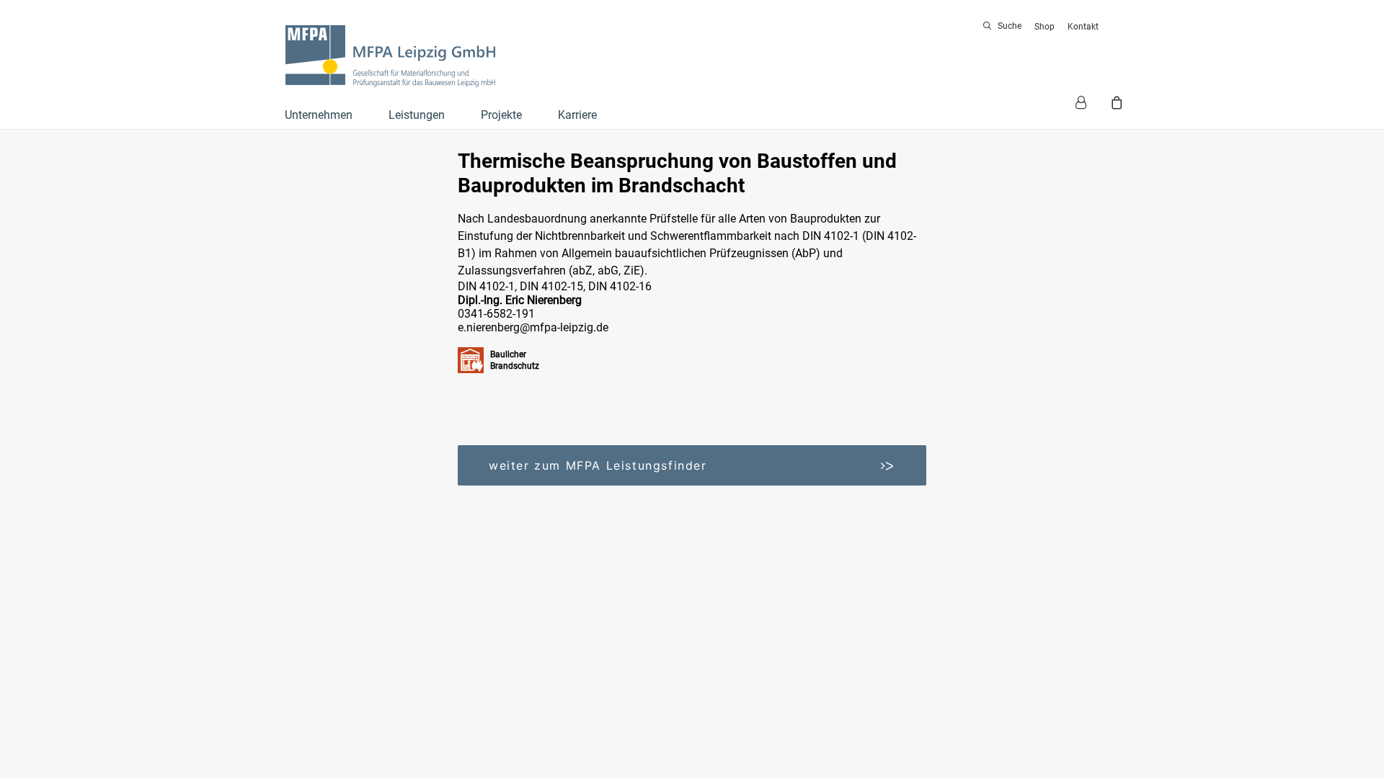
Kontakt (1083, 27)
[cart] (1114, 102)
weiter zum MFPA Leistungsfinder (692, 465)
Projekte (501, 115)
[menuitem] (1004, 25)
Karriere (577, 115)
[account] (1087, 102)
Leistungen (417, 115)
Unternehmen (318, 115)
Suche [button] (1009, 26)
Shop (1044, 27)
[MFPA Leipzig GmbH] (390, 56)
